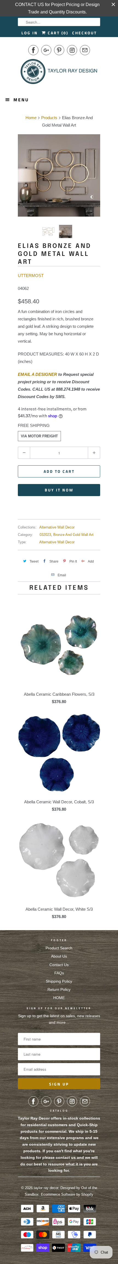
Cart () (57, 33)
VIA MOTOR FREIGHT (39, 436)
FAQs (59, 973)
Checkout (84, 33)
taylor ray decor (46, 1188)
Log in (29, 33)
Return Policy (59, 989)
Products (49, 117)
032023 (45, 535)
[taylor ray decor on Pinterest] (59, 50)
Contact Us (59, 965)
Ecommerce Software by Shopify (67, 1194)
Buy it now (59, 490)
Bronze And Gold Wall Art (73, 535)
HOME (59, 997)
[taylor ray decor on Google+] (46, 50)
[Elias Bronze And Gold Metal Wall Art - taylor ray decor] (59, 175)
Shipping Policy (59, 981)
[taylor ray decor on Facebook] (33, 50)
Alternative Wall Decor (57, 527)
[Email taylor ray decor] (85, 50)
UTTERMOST (31, 275)
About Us (59, 956)
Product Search (59, 948)
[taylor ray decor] (59, 73)
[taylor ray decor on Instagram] (72, 50)
